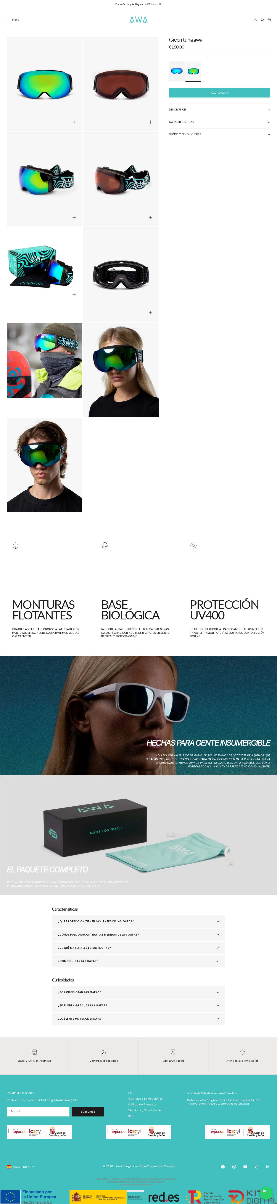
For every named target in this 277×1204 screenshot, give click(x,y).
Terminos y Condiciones (145, 1110)
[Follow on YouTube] (245, 1167)
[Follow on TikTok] (256, 1167)
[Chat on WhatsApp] (266, 1193)
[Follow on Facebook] (223, 1167)
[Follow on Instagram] (234, 1167)
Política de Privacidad (143, 1104)
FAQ (131, 1093)
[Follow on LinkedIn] (268, 1167)
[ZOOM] (74, 122)
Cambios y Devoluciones (145, 1098)
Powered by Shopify (160, 1166)
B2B (131, 1116)
